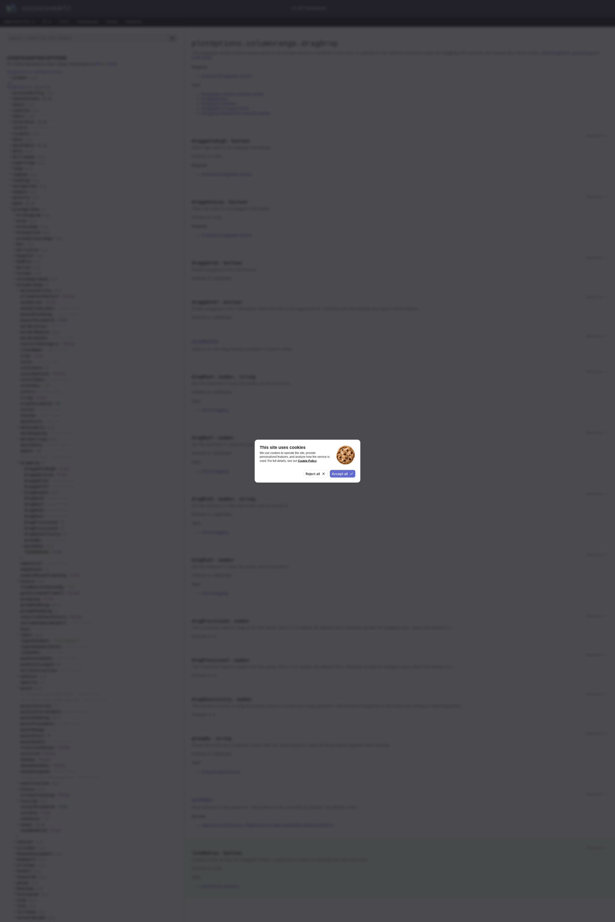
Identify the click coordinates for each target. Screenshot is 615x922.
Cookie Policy (307, 460)
